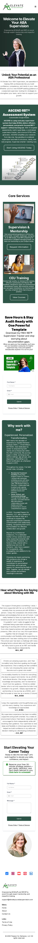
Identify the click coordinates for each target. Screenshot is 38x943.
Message (11, 801)
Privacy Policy (12, 408)
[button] (35, 7)
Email (9, 391)
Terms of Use (7, 922)
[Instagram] (13, 873)
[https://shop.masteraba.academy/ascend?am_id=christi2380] (19, 167)
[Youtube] (19, 873)
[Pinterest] (25, 873)
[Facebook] (7, 873)
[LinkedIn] (31, 873)
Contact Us (6, 914)
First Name (11, 382)
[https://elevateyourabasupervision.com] (19, 885)
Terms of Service (24, 408)
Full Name (11, 783)
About (4, 911)
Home (4, 908)
